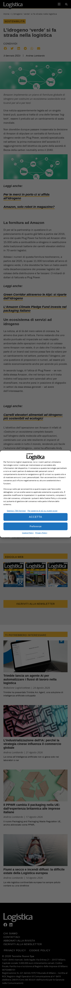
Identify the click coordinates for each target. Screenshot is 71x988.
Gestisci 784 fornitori (16, 510)
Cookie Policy (28, 532)
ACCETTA (35, 516)
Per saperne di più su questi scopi (42, 510)
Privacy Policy (41, 532)
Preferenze (36, 526)
